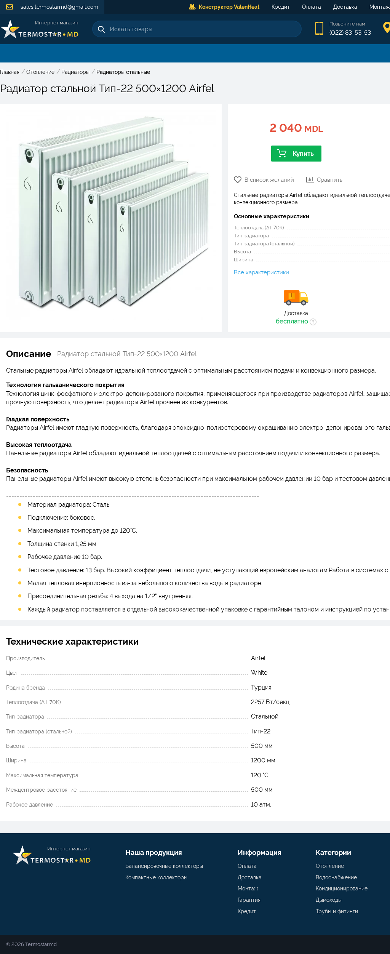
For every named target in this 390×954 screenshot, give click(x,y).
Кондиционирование (342, 888)
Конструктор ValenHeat (229, 7)
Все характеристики (261, 272)
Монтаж (248, 888)
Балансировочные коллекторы (164, 866)
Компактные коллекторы (156, 877)
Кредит (281, 7)
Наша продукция (153, 852)
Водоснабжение (336, 877)
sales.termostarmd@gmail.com (58, 7)
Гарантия (249, 900)
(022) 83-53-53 (350, 32)
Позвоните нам (347, 24)
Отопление (330, 866)
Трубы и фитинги (337, 911)
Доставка (345, 7)
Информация (259, 852)
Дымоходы (329, 900)
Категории (333, 852)
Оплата (311, 7)
